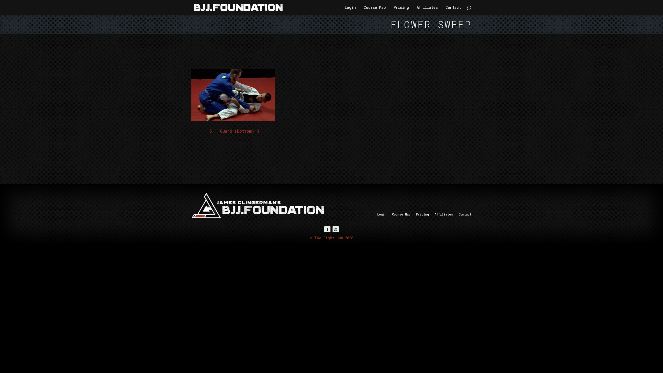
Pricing (401, 8)
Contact (453, 8)
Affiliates (427, 8)
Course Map (375, 8)
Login (350, 8)
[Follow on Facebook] (327, 229)
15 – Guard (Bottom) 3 (233, 131)
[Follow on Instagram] (336, 229)
